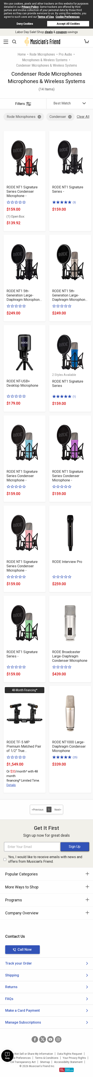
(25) (75, 757)
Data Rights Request (69, 1053)
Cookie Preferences (68, 16)
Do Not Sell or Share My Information (32, 1053)
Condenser (58, 117)
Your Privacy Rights (74, 1057)
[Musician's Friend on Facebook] (35, 1039)
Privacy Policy (30, 6)
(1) (74, 396)
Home (22, 54)
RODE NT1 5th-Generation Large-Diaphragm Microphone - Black (24, 295)
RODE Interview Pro (67, 562)
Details (11, 785)
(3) (74, 202)
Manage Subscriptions (23, 1022)
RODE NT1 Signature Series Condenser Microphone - (22, 191)
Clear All (83, 117)
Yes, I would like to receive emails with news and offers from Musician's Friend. (45, 859)
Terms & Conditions (46, 1057)
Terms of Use (46, 16)
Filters (20, 104)
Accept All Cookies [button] (68, 23)
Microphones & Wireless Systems (44, 60)
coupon (61, 32)
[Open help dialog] (7, 1056)
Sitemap (45, 1062)
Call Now (25, 949)
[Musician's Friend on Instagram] (58, 1039)
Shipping (12, 975)
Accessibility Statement (68, 1062)
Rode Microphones (42, 54)
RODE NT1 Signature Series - (67, 189)
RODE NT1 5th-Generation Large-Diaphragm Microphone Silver (69, 295)
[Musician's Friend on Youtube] (50, 1039)
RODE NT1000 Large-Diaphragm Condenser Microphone (69, 746)
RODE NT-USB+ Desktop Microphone (22, 383)
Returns (11, 987)
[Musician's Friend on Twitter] (42, 1039)
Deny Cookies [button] (25, 23)
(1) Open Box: (15, 216)
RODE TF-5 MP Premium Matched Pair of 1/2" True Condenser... (23, 746)
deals (49, 32)
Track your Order (18, 963)
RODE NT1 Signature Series (67, 383)
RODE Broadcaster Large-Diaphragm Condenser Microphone (69, 656)
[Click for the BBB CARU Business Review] (66, 1070)
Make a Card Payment (22, 1010)
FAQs (9, 999)
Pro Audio (65, 54)
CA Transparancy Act (23, 1062)
